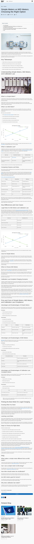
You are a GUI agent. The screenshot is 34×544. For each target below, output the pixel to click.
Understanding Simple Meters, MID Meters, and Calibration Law (13, 26)
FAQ (4, 30)
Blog (2, 6)
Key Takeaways (6, 25)
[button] (31, 23)
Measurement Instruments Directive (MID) (22, 210)
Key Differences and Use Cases (8, 27)
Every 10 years (14, 157)
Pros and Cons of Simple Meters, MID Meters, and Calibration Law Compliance (15, 28)
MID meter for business (15, 463)
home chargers (9, 270)
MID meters (3, 340)
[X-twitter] (5, 497)
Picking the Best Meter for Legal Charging (10, 29)
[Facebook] (3, 497)
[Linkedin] (2, 497)
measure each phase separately (9, 114)
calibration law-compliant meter (11, 469)
